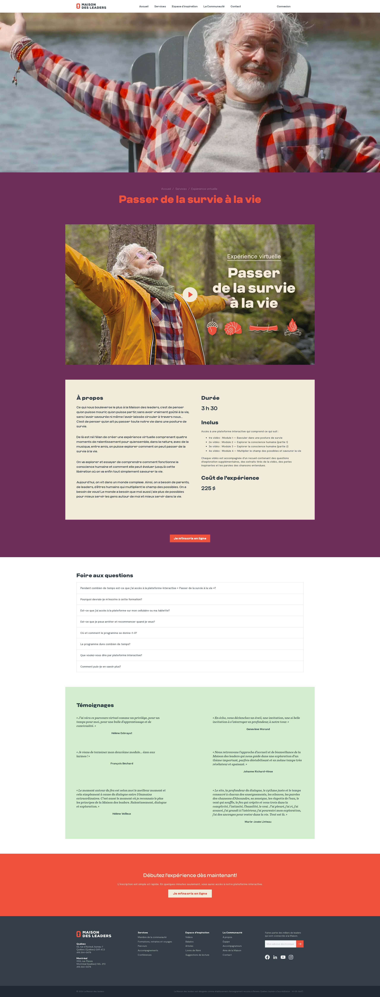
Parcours (142, 945)
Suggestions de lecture (197, 954)
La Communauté (214, 6)
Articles (189, 945)
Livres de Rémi (193, 950)
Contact (236, 6)
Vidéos (189, 937)
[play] (190, 294)
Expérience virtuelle (204, 188)
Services (160, 6)
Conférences (145, 954)
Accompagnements (148, 950)
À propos (227, 937)
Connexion (283, 6)
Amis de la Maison (232, 950)
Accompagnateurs (232, 945)
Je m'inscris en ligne (190, 538)
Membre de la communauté (152, 937)
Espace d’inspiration (185, 6)
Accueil (143, 6)
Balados (189, 941)
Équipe (226, 941)
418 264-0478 (83, 952)
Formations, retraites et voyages (155, 941)
